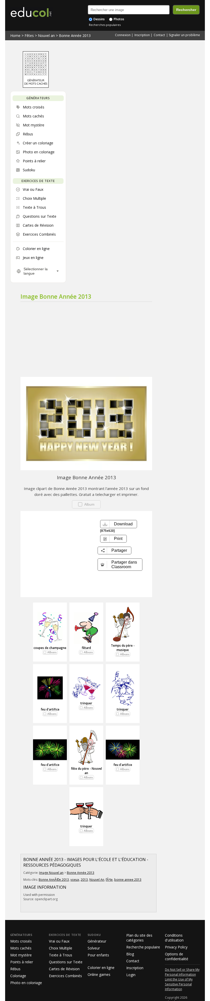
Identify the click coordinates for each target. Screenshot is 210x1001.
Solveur (94, 948)
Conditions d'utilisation (174, 938)
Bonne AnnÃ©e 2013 (54, 879)
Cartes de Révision (64, 968)
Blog (130, 954)
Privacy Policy (176, 947)
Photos (118, 19)
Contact (159, 35)
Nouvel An (96, 879)
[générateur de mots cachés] (36, 86)
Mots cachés (21, 948)
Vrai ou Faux (59, 941)
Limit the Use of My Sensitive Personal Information (179, 984)
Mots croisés (21, 941)
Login (130, 974)
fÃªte (109, 879)
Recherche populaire (143, 947)
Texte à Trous (60, 955)
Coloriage (18, 975)
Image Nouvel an (51, 872)
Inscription (142, 35)
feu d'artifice (50, 709)
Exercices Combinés (65, 975)
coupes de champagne (50, 648)
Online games (99, 974)
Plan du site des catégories (139, 938)
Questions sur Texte (65, 961)
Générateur (97, 941)
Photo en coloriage (26, 982)
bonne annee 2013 (127, 879)
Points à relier (21, 961)
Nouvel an (46, 35)
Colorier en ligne (101, 967)
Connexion (123, 35)
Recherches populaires (105, 25)
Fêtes (29, 35)
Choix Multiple (60, 948)
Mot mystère (21, 955)
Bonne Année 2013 (75, 35)
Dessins (99, 19)
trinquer (86, 703)
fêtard (86, 648)
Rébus (15, 968)
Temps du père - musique (123, 647)
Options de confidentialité (176, 956)
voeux (74, 879)
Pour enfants (98, 955)
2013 (84, 879)
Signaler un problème (184, 35)
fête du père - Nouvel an (86, 770)
